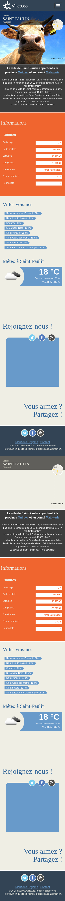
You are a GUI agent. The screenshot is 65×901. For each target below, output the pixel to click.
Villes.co (20, 5)
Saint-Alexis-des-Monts (17, 237)
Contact (45, 442)
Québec (23, 72)
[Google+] (51, 337)
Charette (10, 223)
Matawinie (52, 72)
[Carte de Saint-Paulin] (57, 24)
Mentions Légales (26, 442)
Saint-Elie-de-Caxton (16, 218)
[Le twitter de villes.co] (32, 337)
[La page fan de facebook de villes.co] (42, 337)
